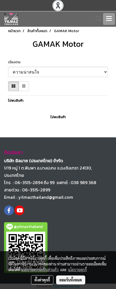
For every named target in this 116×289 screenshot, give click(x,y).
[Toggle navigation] (109, 19)
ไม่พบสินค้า (15, 100)
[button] (96, 19)
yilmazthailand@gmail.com (45, 197)
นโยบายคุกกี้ (77, 269)
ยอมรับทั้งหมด (70, 279)
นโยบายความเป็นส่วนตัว (40, 269)
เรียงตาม (15, 62)
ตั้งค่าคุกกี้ (42, 279)
